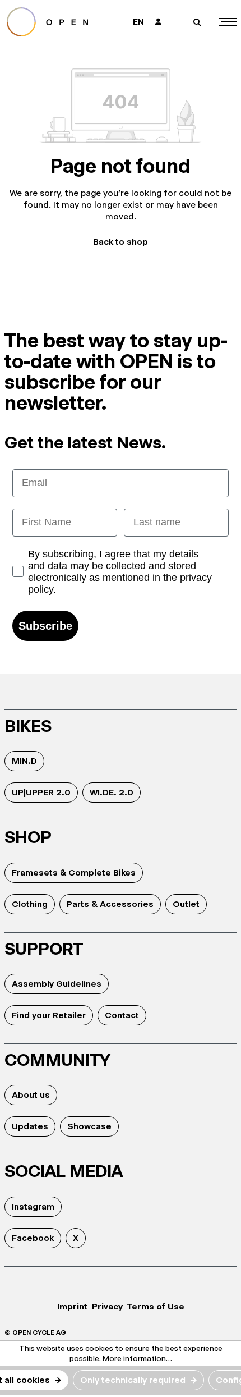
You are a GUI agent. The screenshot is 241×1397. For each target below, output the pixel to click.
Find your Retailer (49, 1015)
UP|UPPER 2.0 (41, 792)
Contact (122, 1015)
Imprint (72, 1306)
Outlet (186, 904)
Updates (30, 1126)
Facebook (33, 1238)
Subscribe (45, 626)
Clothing (30, 904)
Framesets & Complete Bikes (74, 872)
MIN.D (24, 760)
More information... (137, 1358)
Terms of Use (155, 1306)
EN (138, 21)
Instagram (33, 1206)
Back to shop (120, 241)
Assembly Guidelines (56, 983)
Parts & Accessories (110, 904)
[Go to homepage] (56, 22)
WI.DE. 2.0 (111, 792)
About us (31, 1094)
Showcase (89, 1126)
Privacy (107, 1306)
